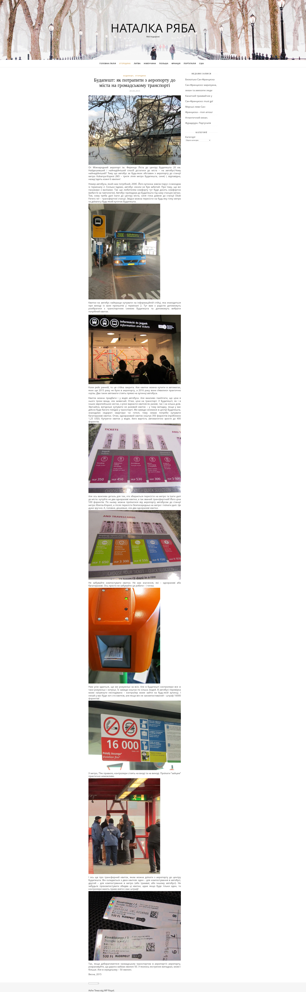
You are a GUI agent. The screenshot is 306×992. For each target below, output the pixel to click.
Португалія (190, 63)
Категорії (190, 137)
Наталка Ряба (153, 28)
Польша (163, 63)
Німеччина (150, 63)
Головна (104, 63)
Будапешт (128, 76)
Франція (176, 63)
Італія (113, 63)
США (201, 63)
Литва (137, 63)
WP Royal (109, 990)
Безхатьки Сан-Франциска (200, 79)
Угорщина (125, 63)
